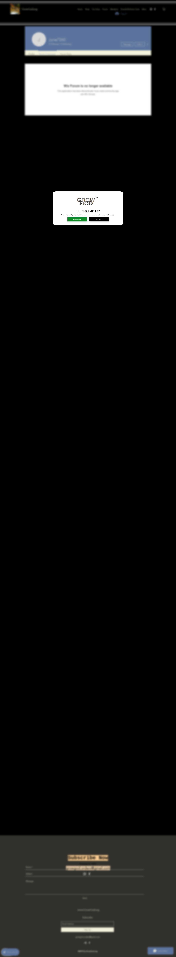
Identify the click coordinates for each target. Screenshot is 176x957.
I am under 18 (99, 219)
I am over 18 (77, 219)
